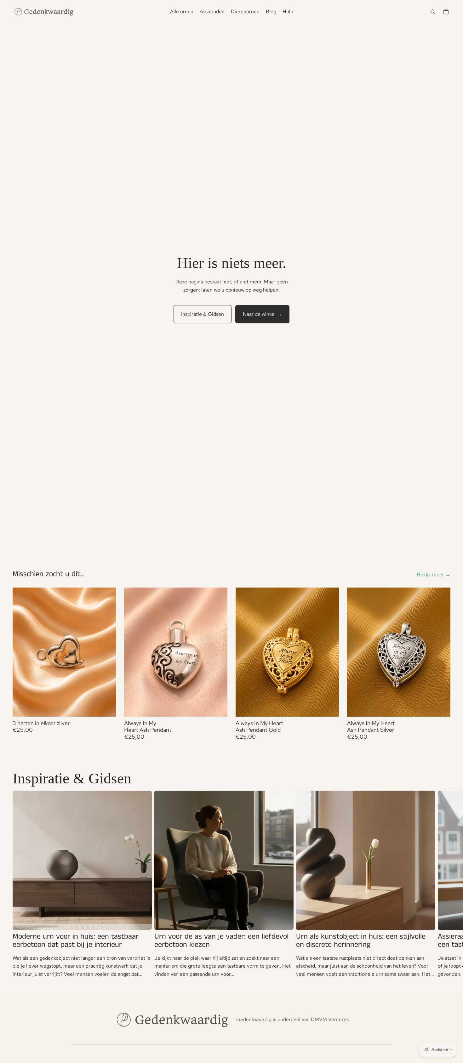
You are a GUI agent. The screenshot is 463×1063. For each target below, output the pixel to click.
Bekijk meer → (433, 574)
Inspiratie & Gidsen (202, 314)
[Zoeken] (433, 12)
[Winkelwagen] (446, 12)
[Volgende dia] (442, 884)
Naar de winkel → (262, 314)
